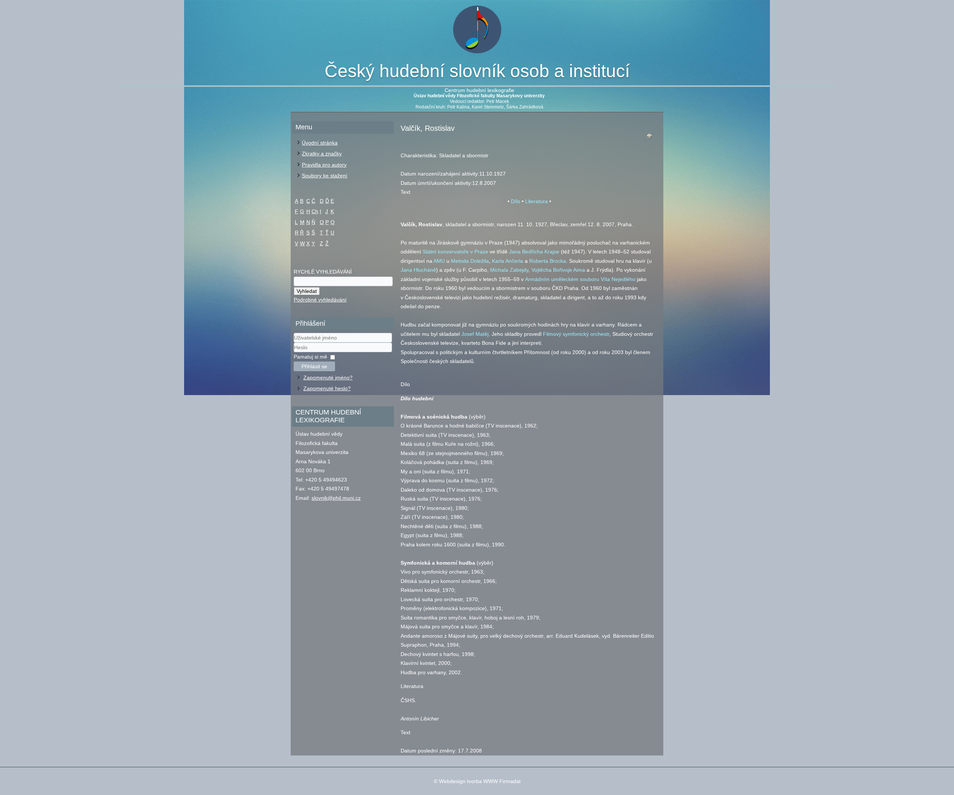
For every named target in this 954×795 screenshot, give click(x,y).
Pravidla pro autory (324, 165)
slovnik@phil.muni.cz (336, 498)
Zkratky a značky (322, 154)
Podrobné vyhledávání (320, 300)
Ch (315, 211)
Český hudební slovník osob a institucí (477, 71)
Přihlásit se (314, 366)
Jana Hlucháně (418, 270)
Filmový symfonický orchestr (576, 334)
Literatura (536, 201)
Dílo (515, 201)
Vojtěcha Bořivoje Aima (558, 270)
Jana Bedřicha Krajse (534, 252)
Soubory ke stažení (324, 176)
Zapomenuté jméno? (328, 378)
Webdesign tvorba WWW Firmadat (480, 781)
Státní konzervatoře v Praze (455, 252)
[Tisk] (650, 137)
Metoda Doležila (470, 261)
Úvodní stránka (320, 143)
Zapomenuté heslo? (327, 388)
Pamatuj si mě (310, 357)
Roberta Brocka (547, 261)
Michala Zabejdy (509, 270)
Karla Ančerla (507, 261)
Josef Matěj (475, 334)
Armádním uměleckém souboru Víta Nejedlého (580, 279)
